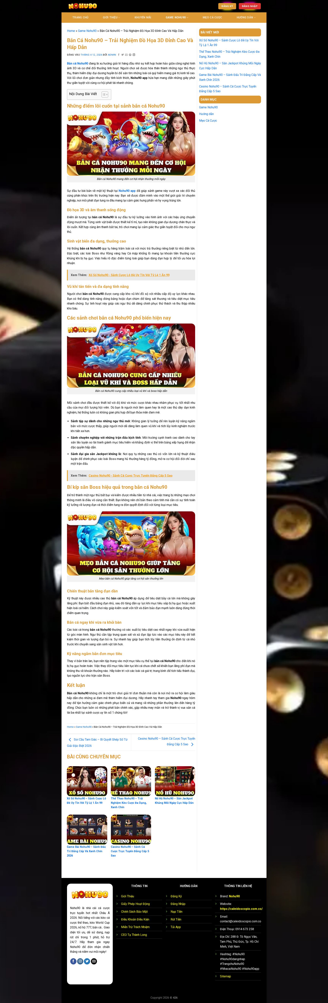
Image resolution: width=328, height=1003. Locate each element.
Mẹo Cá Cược (212, 17)
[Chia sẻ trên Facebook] (118, 55)
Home (71, 31)
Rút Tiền (176, 919)
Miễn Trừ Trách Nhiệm (135, 927)
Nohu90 (234, 896)
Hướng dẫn (245, 17)
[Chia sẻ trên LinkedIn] (134, 55)
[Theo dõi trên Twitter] (87, 961)
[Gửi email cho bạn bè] (126, 55)
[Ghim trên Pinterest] (130, 55)
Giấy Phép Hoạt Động (135, 904)
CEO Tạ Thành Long (134, 935)
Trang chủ (80, 17)
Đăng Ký (176, 896)
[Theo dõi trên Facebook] (73, 961)
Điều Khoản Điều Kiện (135, 919)
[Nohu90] (86, 6)
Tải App (176, 927)
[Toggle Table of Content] (103, 94)
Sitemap (225, 976)
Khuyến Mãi (143, 17)
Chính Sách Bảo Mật (134, 911)
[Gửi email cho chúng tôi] (94, 961)
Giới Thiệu (110, 17)
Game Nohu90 (176, 17)
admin (112, 54)
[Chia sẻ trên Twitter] (122, 55)
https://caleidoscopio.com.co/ (241, 909)
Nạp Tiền (176, 911)
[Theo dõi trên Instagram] (80, 961)
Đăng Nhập (178, 904)
